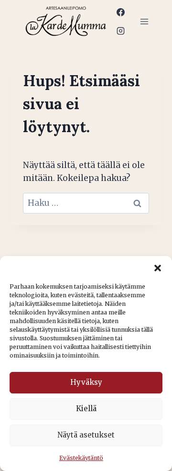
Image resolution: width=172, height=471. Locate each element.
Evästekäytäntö (81, 457)
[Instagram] (120, 30)
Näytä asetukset (86, 434)
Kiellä (86, 408)
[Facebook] (120, 12)
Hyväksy (86, 382)
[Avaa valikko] (144, 21)
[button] (157, 268)
